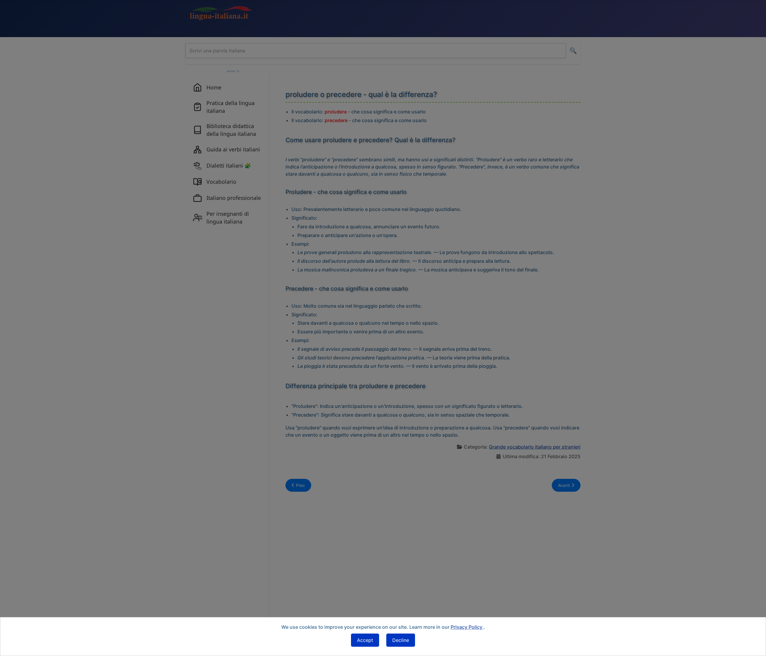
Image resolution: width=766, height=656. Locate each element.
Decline (400, 640)
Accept (365, 640)
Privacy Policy (467, 627)
